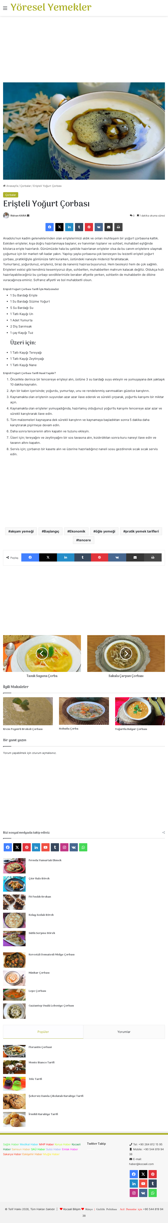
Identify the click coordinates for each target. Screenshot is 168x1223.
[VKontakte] (99, 227)
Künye (89, 1209)
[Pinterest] (89, 227)
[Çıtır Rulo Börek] (14, 884)
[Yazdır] (118, 227)
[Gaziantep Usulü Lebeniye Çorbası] (14, 1011)
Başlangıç (51, 531)
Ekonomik (77, 531)
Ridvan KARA (18, 215)
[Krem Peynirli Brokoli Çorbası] (28, 711)
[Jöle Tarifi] (14, 1084)
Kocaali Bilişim (72, 1209)
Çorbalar (25, 185)
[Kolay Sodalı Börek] (14, 920)
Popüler (43, 1032)
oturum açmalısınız (44, 752)
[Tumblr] (79, 227)
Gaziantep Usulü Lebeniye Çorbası (51, 1005)
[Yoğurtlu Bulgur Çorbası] (140, 711)
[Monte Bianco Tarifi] (14, 1067)
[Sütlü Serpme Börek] (14, 938)
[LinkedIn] (69, 227)
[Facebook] (49, 227)
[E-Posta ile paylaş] (108, 227)
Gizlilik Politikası (106, 1209)
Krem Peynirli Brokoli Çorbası (23, 729)
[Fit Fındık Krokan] (14, 902)
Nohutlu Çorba (68, 728)
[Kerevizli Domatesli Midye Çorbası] (14, 960)
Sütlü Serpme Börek (42, 933)
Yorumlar (124, 1032)
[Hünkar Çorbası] (14, 978)
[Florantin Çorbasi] (14, 1051)
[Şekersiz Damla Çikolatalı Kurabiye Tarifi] (14, 1101)
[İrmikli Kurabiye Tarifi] (14, 1119)
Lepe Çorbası (37, 991)
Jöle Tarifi (35, 1079)
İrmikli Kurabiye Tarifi (43, 1114)
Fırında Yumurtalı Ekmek (45, 860)
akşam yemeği (22, 531)
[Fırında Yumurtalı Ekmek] (14, 865)
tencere (84, 540)
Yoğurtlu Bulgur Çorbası (131, 729)
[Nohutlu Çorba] (84, 711)
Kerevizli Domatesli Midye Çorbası (52, 954)
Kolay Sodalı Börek (41, 915)
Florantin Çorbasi (40, 1047)
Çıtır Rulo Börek (39, 878)
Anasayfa (12, 185)
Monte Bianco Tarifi (41, 1062)
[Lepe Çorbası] (14, 995)
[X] (59, 227)
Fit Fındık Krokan (40, 897)
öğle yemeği (105, 531)
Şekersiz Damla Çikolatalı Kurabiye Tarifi (56, 1096)
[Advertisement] (84, 50)
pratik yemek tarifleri (142, 531)
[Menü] (5, 9)
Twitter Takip (96, 1143)
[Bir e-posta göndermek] (28, 215)
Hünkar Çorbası (39, 973)
